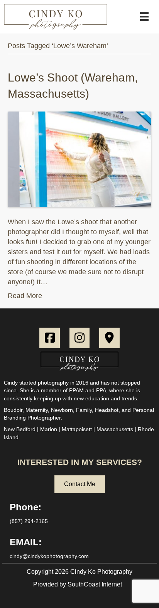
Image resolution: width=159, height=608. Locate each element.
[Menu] (144, 16)
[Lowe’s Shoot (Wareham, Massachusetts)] (79, 159)
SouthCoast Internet (95, 584)
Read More (25, 296)
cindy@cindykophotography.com (49, 556)
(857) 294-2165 (29, 521)
